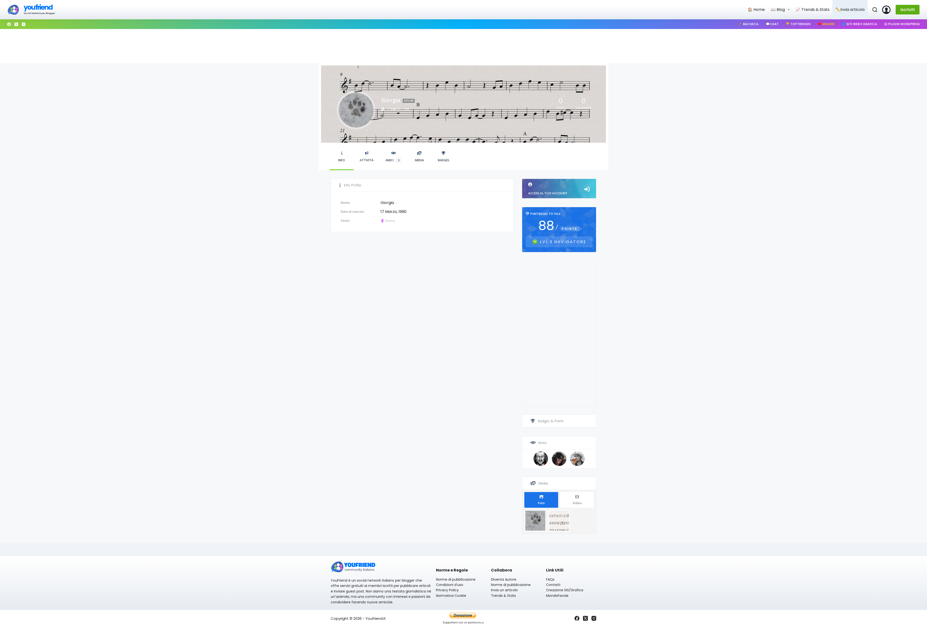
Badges (443, 160)
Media (419, 160)
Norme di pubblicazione (456, 579)
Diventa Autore (503, 579)
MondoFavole (557, 595)
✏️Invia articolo (850, 9)
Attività (366, 160)
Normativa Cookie (451, 595)
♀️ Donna (387, 220)
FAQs (550, 579)
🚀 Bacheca (748, 24)
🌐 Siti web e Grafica (859, 24)
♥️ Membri (826, 24)
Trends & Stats (503, 595)
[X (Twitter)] (16, 24)
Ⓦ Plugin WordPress (902, 24)
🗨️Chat (772, 24)
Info (341, 160)
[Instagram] (23, 24)
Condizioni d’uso (449, 584)
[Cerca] (874, 9)
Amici (392, 160)
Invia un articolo (504, 590)
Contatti (553, 584)
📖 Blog (778, 9)
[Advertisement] (463, 46)
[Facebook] (9, 24)
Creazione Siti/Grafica (564, 590)
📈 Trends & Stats (812, 9)
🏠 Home (756, 9)
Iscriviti (907, 10)
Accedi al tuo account (548, 193)
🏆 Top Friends (798, 24)
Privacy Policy (447, 590)
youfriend (38, 7)
